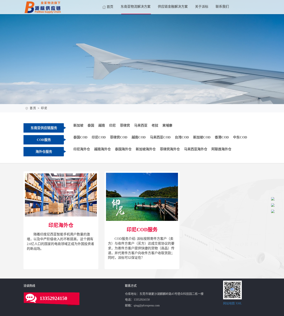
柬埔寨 (167, 125)
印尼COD (99, 137)
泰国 (91, 125)
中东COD (240, 137)
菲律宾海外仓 (170, 149)
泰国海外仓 (123, 149)
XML (239, 303)
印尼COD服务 (143, 220)
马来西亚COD (160, 137)
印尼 (112, 125)
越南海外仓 (102, 149)
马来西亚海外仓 (195, 149)
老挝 (155, 125)
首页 (110, 7)
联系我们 (222, 6)
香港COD (222, 137)
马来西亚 (140, 125)
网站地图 (229, 303)
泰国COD (80, 137)
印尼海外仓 (81, 149)
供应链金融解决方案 (173, 6)
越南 (101, 125)
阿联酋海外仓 (221, 149)
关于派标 (201, 6)
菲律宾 (125, 125)
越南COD (139, 137)
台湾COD (182, 137)
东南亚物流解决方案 (136, 6)
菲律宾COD (118, 137)
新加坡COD (202, 137)
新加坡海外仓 (146, 149)
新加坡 (78, 125)
